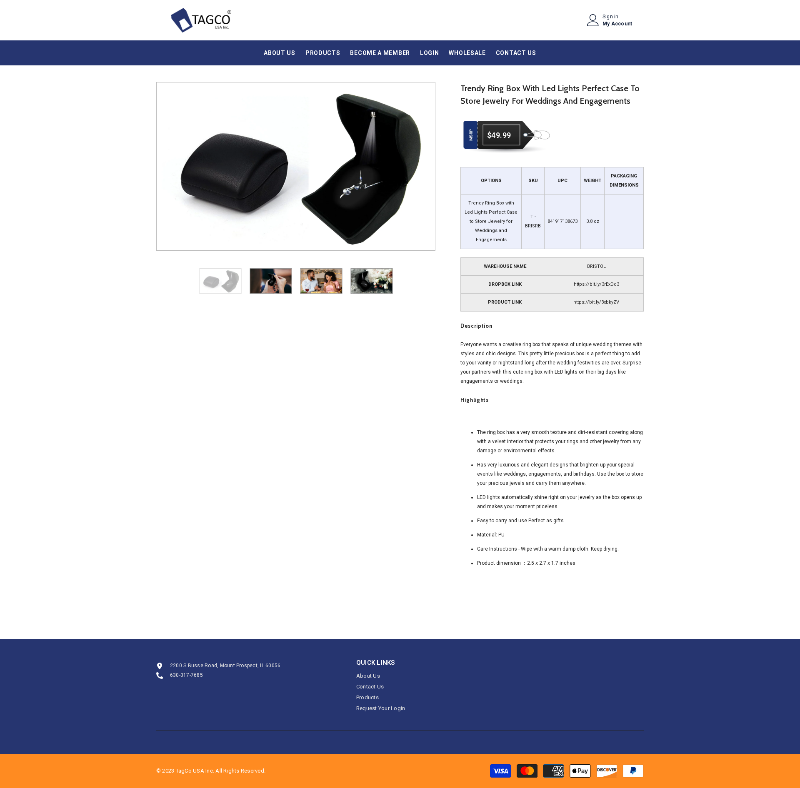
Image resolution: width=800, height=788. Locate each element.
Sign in (610, 16)
